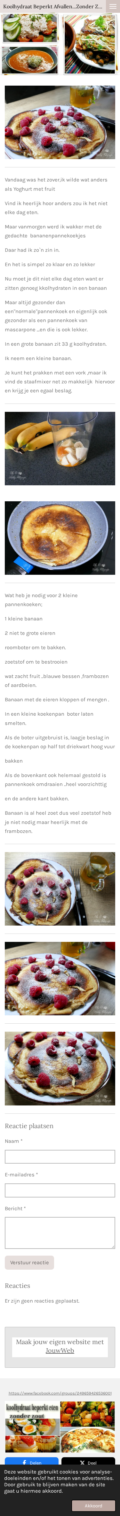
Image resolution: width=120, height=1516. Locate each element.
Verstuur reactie (29, 1262)
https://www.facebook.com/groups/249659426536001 (60, 1393)
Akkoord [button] (93, 1506)
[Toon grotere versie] (60, 448)
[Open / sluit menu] (113, 6)
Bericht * (15, 1208)
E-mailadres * (21, 1175)
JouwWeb (60, 1350)
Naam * (14, 1141)
